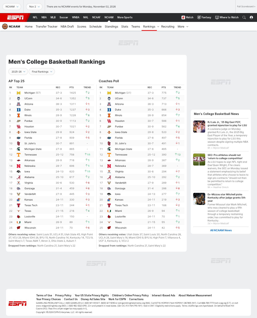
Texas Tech (30, 205)
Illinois (28, 115)
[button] (244, 17)
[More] (187, 26)
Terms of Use (44, 295)
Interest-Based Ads (163, 295)
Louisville (29, 216)
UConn (28, 98)
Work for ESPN (117, 299)
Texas (27, 210)
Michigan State (33, 148)
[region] (51, 157)
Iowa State (30, 132)
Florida (28, 137)
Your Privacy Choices (48, 299)
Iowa (27, 171)
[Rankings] (158, 26)
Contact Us (71, 299)
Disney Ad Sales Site (93, 299)
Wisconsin (30, 227)
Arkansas (29, 160)
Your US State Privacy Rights (92, 295)
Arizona (28, 103)
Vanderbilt (30, 193)
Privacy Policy (63, 295)
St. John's (30, 143)
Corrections (136, 299)
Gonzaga (29, 188)
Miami (27, 222)
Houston (29, 126)
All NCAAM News (221, 230)
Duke (27, 109)
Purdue (28, 120)
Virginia (28, 182)
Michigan (29, 92)
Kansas (28, 199)
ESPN (15, 17)
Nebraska (29, 165)
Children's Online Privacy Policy (130, 295)
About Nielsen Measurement (195, 295)
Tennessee (30, 154)
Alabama (29, 177)
